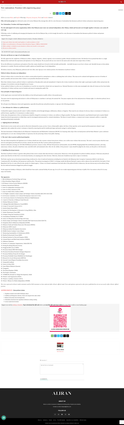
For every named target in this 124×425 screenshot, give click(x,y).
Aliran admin (60, 349)
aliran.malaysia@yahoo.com (64, 406)
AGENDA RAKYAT (6, 290)
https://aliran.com (60, 351)
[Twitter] (60, 13)
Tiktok (39, 17)
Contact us (45, 420)
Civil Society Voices (8, 5)
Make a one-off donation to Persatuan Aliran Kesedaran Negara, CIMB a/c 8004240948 (25, 44)
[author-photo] (60, 347)
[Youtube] (69, 414)
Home (2, 5)
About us (40, 420)
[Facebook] (57, 13)
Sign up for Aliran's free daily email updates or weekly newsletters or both (21, 42)
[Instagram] (58, 414)
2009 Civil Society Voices (17, 5)
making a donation (17, 305)
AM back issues (83, 420)
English (18, 17)
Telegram (28, 17)
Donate (50, 420)
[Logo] (62, 397)
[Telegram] (63, 13)
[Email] (66, 13)
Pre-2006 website (61, 420)
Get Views (121, 9)
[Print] (69, 13)
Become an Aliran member (9, 48)
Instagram (34, 17)
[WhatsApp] (54, 13)
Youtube (46, 17)
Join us (54, 420)
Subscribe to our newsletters (72, 420)
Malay (11, 17)
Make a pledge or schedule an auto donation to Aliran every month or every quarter (24, 46)
